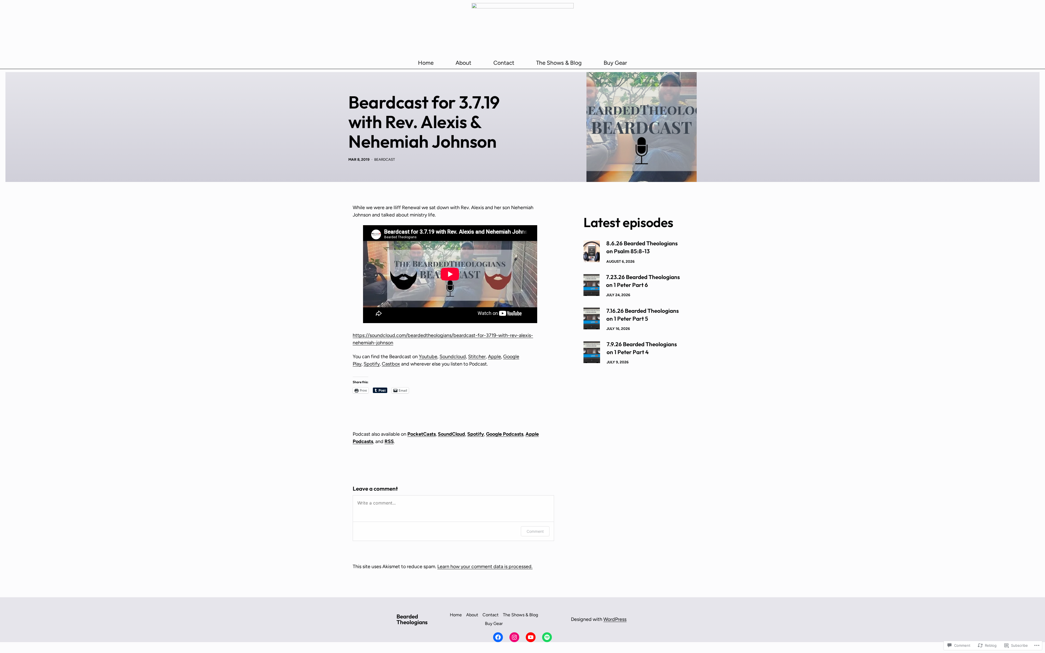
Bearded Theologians (412, 619)
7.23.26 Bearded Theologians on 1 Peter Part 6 (643, 280)
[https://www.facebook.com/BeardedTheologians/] (498, 637)
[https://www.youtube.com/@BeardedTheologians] (531, 637)
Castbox (391, 364)
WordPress (614, 619)
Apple (494, 357)
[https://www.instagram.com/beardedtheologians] (514, 637)
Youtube (428, 357)
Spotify (372, 364)
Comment (535, 531)
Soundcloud (452, 357)
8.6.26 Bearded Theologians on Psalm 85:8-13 (642, 247)
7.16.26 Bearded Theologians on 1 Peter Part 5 (642, 314)
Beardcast (384, 159)
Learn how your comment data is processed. (485, 567)
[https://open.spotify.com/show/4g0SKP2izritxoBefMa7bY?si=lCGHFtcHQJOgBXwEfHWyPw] (547, 637)
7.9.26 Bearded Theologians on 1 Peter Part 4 (642, 348)
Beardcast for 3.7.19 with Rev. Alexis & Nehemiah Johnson (424, 121)
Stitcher (477, 357)
